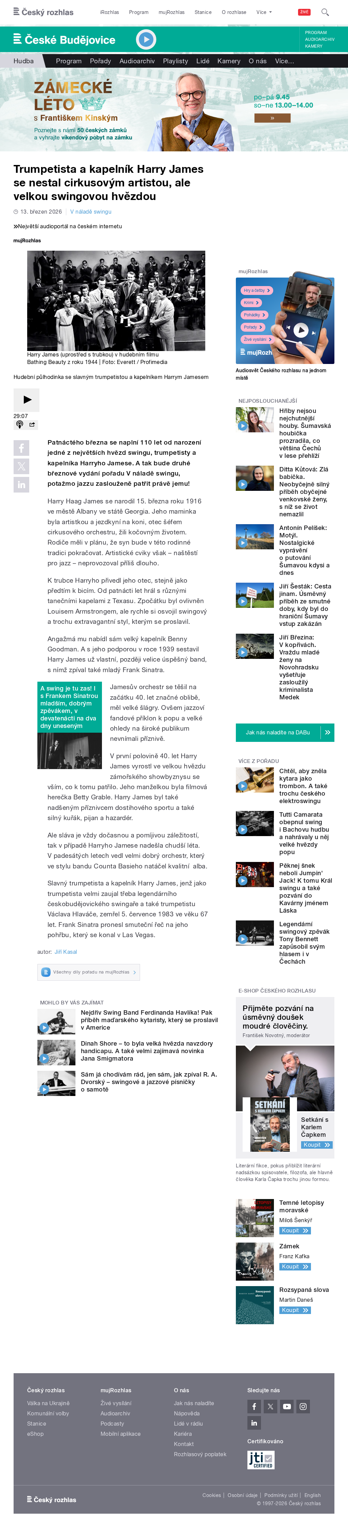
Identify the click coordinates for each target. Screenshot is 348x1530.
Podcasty (112, 1423)
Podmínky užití (281, 1495)
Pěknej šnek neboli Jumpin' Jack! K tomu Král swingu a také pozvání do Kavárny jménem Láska (305, 888)
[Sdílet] (32, 425)
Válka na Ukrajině (48, 1403)
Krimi (249, 302)
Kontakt (184, 1444)
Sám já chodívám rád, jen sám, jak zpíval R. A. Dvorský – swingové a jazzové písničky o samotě (149, 1082)
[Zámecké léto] (174, 109)
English (312, 1495)
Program (139, 12)
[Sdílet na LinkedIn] (21, 485)
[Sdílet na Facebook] (21, 448)
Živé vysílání (255, 339)
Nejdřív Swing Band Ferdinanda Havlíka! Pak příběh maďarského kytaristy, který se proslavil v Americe (149, 1020)
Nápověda (187, 1413)
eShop (35, 1434)
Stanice (203, 12)
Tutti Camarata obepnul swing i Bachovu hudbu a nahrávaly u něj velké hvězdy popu (304, 833)
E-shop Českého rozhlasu (277, 991)
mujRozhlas (172, 12)
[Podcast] (20, 425)
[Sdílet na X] (21, 466)
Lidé (202, 61)
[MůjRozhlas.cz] (27, 241)
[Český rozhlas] (43, 12)
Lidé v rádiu (188, 1423)
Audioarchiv (319, 39)
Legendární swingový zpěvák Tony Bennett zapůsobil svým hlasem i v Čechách (304, 942)
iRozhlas (109, 12)
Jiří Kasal (66, 952)
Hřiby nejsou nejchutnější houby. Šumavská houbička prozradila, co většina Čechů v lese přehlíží (305, 433)
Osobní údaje (243, 1495)
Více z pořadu (259, 761)
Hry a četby (254, 290)
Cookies (212, 1495)
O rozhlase (234, 12)
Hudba (24, 61)
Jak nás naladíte (194, 1403)
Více (285, 61)
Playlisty (175, 61)
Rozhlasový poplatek (200, 1454)
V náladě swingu (90, 212)
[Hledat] (325, 12)
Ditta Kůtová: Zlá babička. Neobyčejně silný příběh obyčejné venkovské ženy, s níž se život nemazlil (304, 492)
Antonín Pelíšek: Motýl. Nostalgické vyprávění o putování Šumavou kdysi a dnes (304, 550)
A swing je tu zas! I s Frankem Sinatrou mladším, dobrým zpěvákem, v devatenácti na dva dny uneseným (69, 707)
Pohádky (252, 315)
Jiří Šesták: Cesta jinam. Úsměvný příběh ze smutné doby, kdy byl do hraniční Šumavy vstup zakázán (305, 605)
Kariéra (183, 1434)
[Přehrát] (26, 400)
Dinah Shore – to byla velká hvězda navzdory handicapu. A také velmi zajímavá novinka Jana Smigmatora (147, 1051)
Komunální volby (48, 1413)
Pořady (100, 61)
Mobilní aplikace (121, 1434)
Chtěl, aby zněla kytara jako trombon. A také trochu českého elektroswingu (303, 785)
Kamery (314, 46)
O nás (258, 61)
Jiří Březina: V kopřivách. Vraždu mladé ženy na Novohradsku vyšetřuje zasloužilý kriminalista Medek (299, 667)
